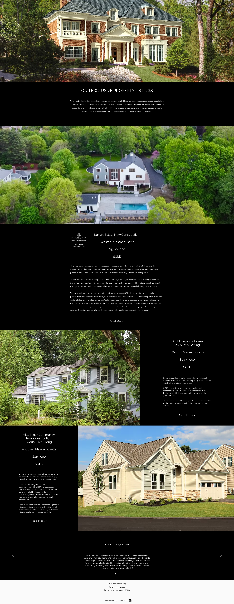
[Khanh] (118, 574)
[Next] (221, 555)
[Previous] (13, 555)
